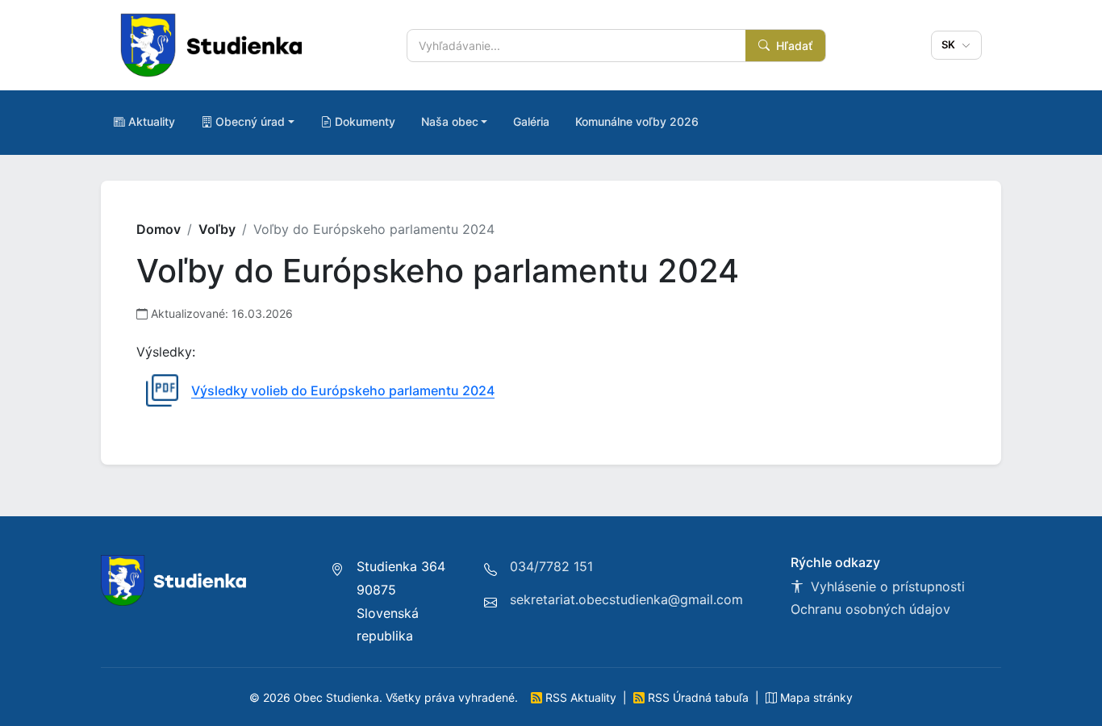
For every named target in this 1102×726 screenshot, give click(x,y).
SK (950, 44)
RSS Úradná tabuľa (698, 697)
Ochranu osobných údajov (870, 609)
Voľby (217, 229)
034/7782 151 (551, 566)
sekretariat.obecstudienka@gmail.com (626, 599)
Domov (158, 229)
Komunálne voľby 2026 (637, 121)
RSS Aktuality (581, 697)
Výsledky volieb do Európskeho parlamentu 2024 (343, 390)
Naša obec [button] (449, 121)
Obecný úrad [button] (250, 121)
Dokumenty (365, 121)
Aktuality (151, 121)
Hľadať (792, 45)
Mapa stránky (815, 697)
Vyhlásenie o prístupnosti (886, 586)
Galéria (531, 121)
